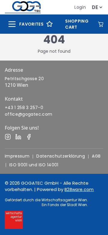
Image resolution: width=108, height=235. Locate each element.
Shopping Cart (76, 24)
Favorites (31, 24)
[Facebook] (29, 137)
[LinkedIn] (18, 137)
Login (80, 7)
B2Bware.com (79, 189)
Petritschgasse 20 (24, 79)
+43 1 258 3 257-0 (24, 108)
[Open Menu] (12, 24)
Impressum (17, 156)
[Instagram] (8, 137)
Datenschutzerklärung (60, 156)
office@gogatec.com (28, 114)
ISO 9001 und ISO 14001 (33, 165)
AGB (96, 156)
